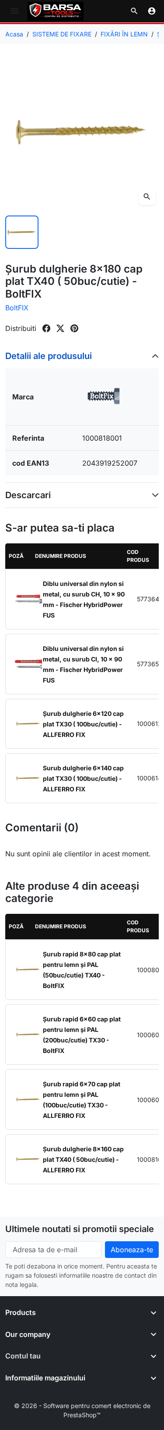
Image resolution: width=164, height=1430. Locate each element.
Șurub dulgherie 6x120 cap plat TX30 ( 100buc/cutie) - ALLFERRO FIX (83, 724)
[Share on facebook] (46, 328)
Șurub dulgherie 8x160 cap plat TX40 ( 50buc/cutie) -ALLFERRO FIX (83, 1159)
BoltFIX (16, 307)
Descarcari (28, 495)
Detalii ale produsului (48, 356)
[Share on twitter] (60, 328)
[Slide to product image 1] (21, 232)
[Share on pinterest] (74, 328)
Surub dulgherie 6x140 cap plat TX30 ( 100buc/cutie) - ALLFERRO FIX (83, 778)
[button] (134, 11)
